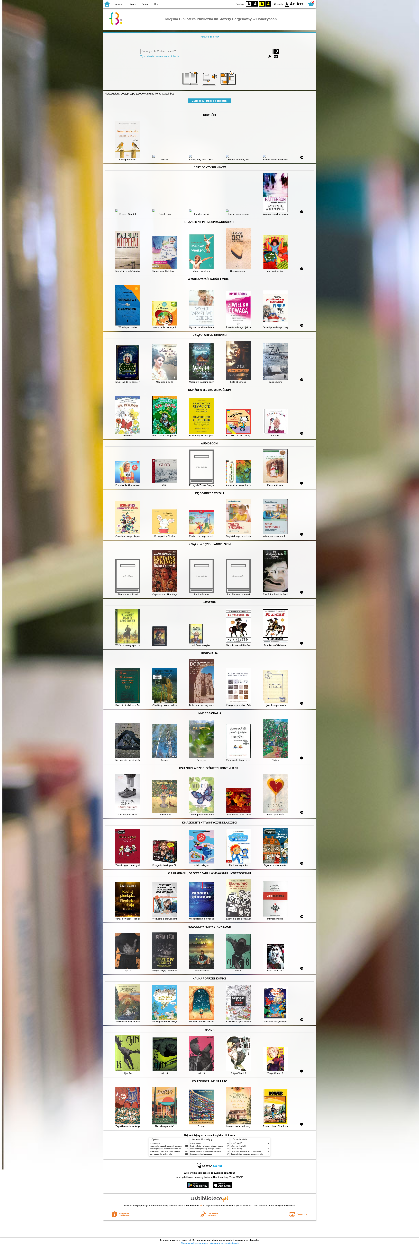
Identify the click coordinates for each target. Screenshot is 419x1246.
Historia (132, 4)
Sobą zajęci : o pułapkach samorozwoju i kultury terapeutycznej (255, 1154)
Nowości (119, 4)
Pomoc (145, 4)
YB (262, 3)
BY (268, 3)
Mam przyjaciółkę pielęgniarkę (161, 1154)
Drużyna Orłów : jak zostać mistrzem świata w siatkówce (211, 1146)
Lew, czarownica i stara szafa (201, 1154)
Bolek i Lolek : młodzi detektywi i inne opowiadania (169, 1151)
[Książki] (191, 86)
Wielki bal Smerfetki (238, 1146)
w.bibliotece (194, 1205)
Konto (157, 4)
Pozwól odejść (236, 1143)
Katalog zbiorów (209, 36)
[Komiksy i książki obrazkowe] (228, 86)
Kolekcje (175, 56)
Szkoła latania (155, 1143)
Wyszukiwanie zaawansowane (154, 56)
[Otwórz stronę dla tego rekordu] (128, 139)
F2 (299, 3)
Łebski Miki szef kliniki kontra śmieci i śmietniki (207, 1151)
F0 (286, 3)
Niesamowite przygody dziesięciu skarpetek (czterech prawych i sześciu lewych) (179, 1146)
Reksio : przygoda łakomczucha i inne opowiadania (169, 1149)
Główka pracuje (237, 1149)
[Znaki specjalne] (276, 57)
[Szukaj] (276, 51)
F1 (292, 3)
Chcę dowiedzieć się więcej (194, 1243)
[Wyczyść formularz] (269, 57)
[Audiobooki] (209, 86)
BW (255, 3)
